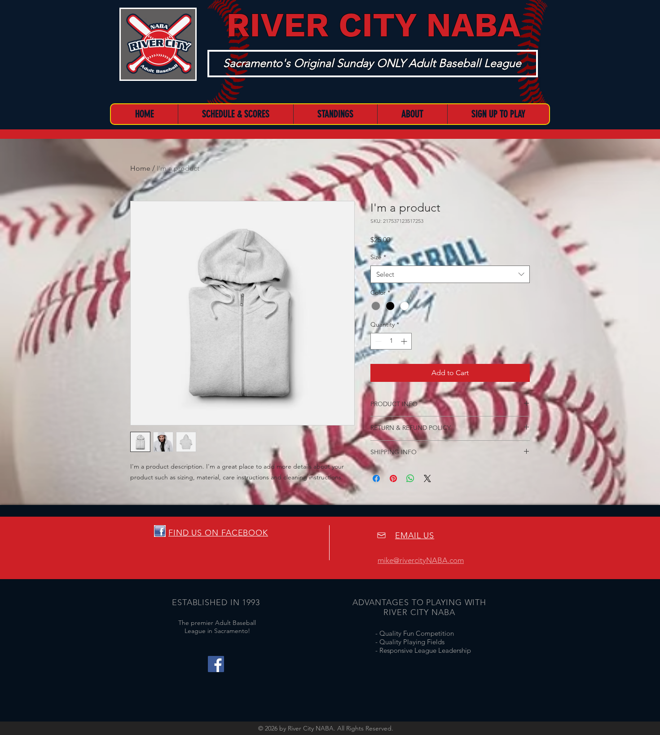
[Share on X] (427, 478)
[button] (412, 114)
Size (378, 257)
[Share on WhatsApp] (410, 478)
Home (140, 168)
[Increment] (404, 341)
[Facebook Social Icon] (216, 664)
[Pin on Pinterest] (393, 478)
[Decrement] (377, 341)
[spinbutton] (391, 341)
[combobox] (450, 274)
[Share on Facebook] (376, 478)
